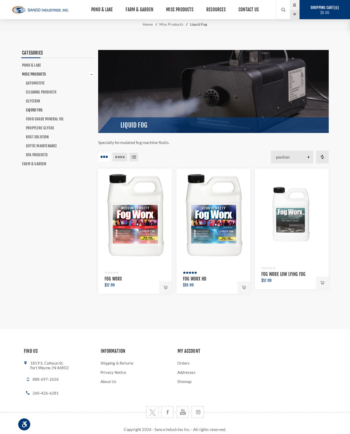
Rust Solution (37, 137)
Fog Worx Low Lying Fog (283, 274)
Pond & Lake (31, 65)
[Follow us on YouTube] (183, 412)
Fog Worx (113, 279)
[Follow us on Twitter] (152, 412)
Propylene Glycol (40, 128)
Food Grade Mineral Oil (45, 119)
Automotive (35, 83)
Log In (298, 5)
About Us (108, 381)
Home (148, 24)
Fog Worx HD (194, 279)
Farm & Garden (34, 163)
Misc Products (34, 74)
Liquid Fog (34, 110)
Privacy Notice (113, 372)
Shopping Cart (324, 10)
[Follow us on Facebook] (167, 412)
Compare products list (322, 157)
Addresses (186, 372)
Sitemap (184, 381)
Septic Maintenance (41, 145)
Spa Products (37, 154)
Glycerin (33, 101)
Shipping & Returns (117, 363)
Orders (183, 363)
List (133, 157)
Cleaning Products (41, 92)
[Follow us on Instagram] (198, 412)
